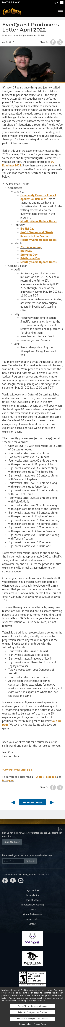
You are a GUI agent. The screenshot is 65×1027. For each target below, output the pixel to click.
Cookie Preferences (32, 914)
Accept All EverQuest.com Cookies (32, 1006)
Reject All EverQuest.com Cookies (32, 1012)
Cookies (32, 909)
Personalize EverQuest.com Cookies (32, 1018)
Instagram (8, 780)
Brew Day (26, 251)
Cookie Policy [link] (25, 1024)
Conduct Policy (33, 919)
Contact (32, 923)
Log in (55, 2)
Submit (30, 861)
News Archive (32, 802)
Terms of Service (32, 899)
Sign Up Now (12, 841)
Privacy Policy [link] (40, 1024)
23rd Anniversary (31, 247)
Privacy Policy (32, 895)
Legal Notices (32, 890)
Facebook (50, 776)
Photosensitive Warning (32, 904)
